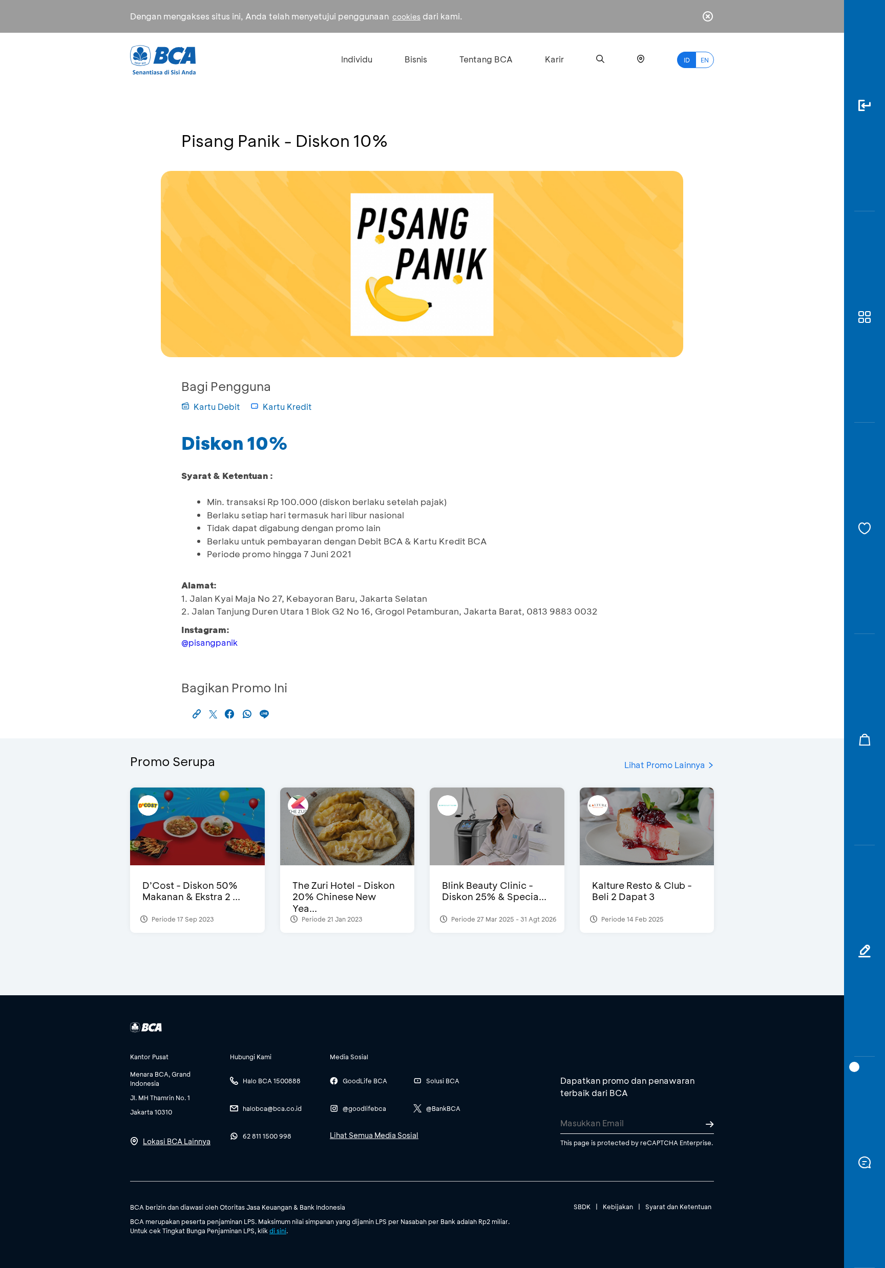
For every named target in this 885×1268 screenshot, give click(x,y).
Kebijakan (618, 1207)
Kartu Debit (217, 406)
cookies (406, 16)
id (687, 60)
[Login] (864, 105)
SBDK (582, 1207)
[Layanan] (864, 528)
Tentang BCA (486, 59)
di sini (277, 1231)
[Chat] (864, 1162)
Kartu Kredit (287, 406)
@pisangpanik (209, 642)
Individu (356, 59)
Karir (554, 59)
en (705, 60)
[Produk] (864, 317)
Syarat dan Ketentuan (678, 1207)
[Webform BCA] (864, 951)
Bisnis (416, 59)
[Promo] (864, 739)
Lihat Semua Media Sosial (374, 1135)
